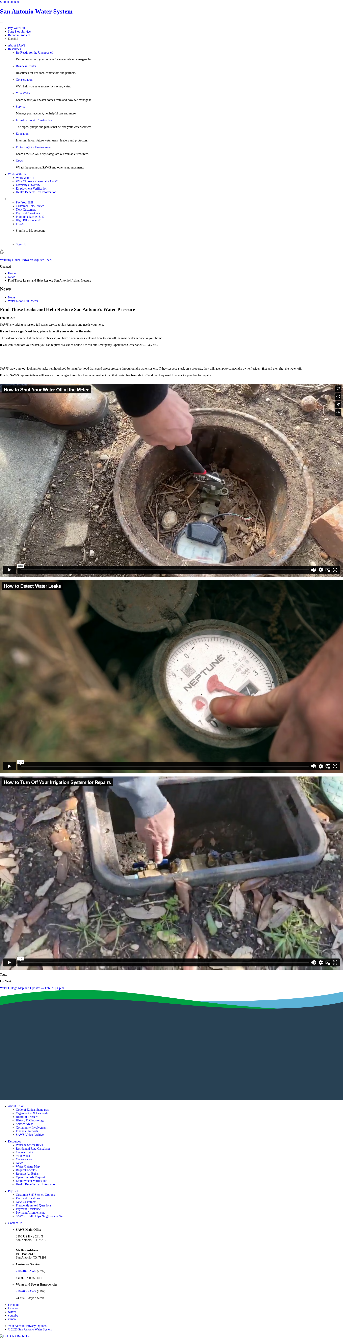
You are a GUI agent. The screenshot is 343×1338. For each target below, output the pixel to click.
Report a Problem (19, 35)
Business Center (26, 66)
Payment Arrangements (30, 1212)
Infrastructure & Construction (34, 120)
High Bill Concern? (28, 220)
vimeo (12, 1319)
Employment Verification (31, 188)
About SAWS (16, 45)
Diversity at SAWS (28, 185)
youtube (13, 1315)
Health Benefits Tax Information (36, 192)
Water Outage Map (28, 1166)
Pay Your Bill (16, 28)
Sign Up (21, 244)
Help (29, 1336)
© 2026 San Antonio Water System (30, 1329)
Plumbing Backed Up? (30, 216)
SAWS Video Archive (30, 1134)
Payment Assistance (28, 213)
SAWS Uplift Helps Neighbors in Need (41, 1216)
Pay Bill (13, 1191)
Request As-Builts (27, 1173)
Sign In (20, 237)
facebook (13, 1304)
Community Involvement (31, 1127)
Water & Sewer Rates (29, 1145)
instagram (14, 1308)
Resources (14, 49)
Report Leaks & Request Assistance (171, 361)
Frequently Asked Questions (33, 1205)
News (19, 160)
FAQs (19, 224)
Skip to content (9, 1)
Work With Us (17, 174)
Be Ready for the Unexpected (34, 52)
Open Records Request (30, 1177)
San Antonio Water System (36, 11)
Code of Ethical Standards (32, 1109)
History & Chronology (30, 1120)
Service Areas (24, 1124)
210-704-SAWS (26, 1271)
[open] (1, 22)
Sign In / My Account (21, 198)
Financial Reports (27, 1131)
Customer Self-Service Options (35, 1194)
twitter (12, 1312)
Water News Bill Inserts (23, 301)
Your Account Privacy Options (27, 1325)
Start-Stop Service (19, 31)
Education (22, 133)
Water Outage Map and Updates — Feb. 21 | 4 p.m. (32, 988)
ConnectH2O (24, 1152)
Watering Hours (10, 259)
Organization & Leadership (33, 1113)
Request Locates (26, 1170)
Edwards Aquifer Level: (37, 259)
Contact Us (15, 1223)
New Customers (26, 209)
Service (20, 106)
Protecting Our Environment (33, 147)
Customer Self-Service (30, 206)
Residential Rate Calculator (33, 1148)
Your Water (23, 93)
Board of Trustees (27, 1116)
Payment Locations (28, 1198)
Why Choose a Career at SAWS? (37, 181)
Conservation (24, 79)
